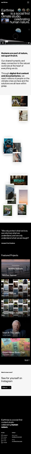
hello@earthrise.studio (17, 437)
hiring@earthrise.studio (17, 441)
